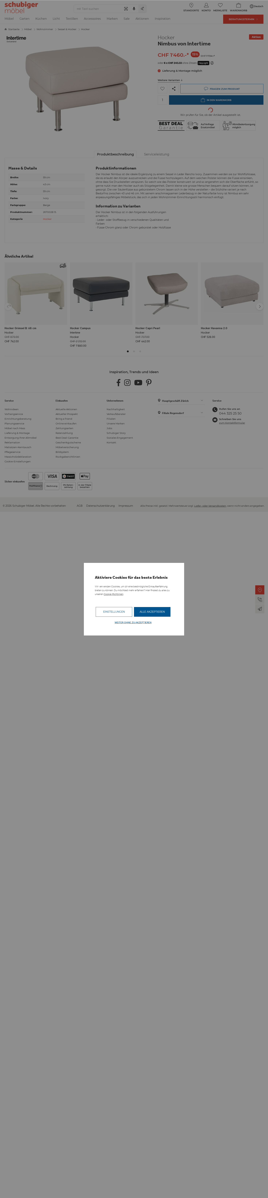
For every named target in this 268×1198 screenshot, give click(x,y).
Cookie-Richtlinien (113, 594)
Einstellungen (114, 611)
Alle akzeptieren (152, 611)
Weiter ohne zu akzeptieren (133, 622)
